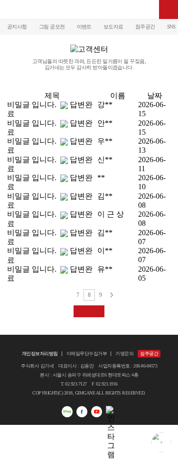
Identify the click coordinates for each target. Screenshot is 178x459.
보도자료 (113, 26)
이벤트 (84, 26)
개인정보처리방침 (40, 353)
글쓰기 (89, 311)
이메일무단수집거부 (86, 353)
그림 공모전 (52, 26)
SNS (171, 26)
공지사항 (17, 26)
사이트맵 (168, 9)
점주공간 (145, 26)
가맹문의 (124, 353)
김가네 (89, 9)
